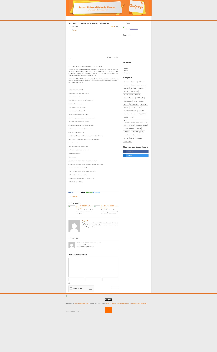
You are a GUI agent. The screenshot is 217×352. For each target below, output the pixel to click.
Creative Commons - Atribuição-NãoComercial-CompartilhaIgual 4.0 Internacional (126, 303)
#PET (139, 107)
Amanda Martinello (141, 125)
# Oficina (132, 107)
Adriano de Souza (129, 125)
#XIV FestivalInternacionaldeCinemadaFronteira (135, 121)
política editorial (134, 29)
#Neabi (126, 107)
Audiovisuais (120, 18)
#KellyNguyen (128, 101)
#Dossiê (126, 88)
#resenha (133, 114)
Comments (127, 73)
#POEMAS (74, 197)
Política (132, 138)
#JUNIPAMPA (140, 98)
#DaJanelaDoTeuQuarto (139, 85)
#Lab (135, 101)
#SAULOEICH (142, 114)
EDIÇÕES (141, 18)
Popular (126, 68)
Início (70, 18)
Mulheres (139, 135)
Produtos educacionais (105, 18)
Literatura (127, 135)
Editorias (90, 18)
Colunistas (131, 18)
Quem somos (80, 18)
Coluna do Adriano (129, 128)
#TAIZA (126, 117)
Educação (126, 131)
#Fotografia (134, 91)
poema (126, 138)
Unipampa (139, 138)
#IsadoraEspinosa (129, 98)
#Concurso (142, 82)
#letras (126, 104)
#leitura (141, 101)
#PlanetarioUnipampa (130, 111)
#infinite (137, 94)
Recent (126, 70)
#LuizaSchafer (134, 104)
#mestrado (144, 104)
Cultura (139, 128)
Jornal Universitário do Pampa (81, 303)
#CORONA (127, 85)
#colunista (134, 82)
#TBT (132, 117)
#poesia (126, 114)
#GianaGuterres (128, 94)
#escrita (126, 91)
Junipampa (68, 311)
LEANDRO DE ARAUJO (83, 243)
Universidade (127, 141)
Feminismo (135, 131)
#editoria (133, 88)
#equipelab (142, 88)
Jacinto (142, 131)
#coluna (126, 82)
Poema (113, 26)
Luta (133, 135)
